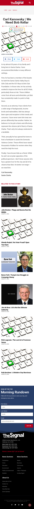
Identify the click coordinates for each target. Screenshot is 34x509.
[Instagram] (18, 504)
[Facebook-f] (12, 504)
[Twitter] (15, 504)
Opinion (15, 10)
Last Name (4, 411)
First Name (4, 404)
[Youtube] (22, 504)
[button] (4, 2)
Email (2, 418)
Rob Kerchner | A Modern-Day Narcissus (16, 372)
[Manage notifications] (29, 505)
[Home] (2, 10)
